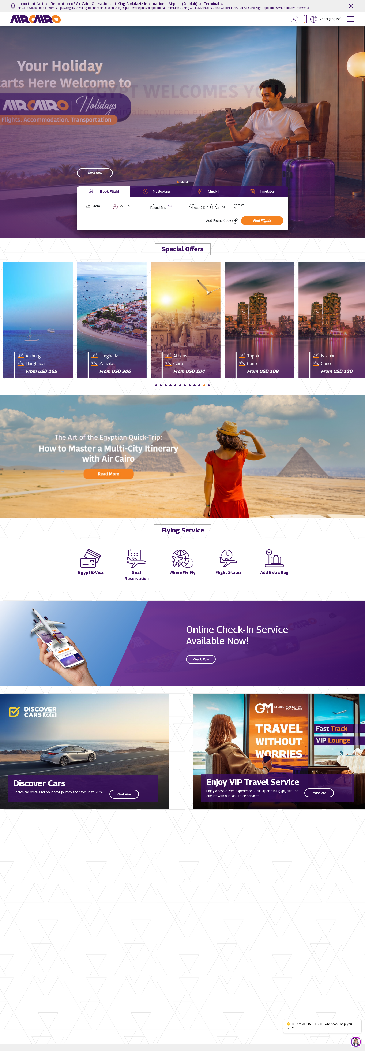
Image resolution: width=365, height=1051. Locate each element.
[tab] (103, 191)
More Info (319, 793)
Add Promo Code (218, 221)
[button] (178, 182)
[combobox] (98, 206)
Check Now (201, 659)
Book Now (124, 794)
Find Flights (262, 221)
